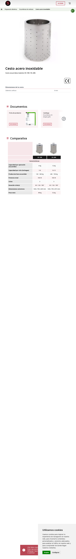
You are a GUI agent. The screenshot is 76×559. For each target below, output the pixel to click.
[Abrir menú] (70, 3)
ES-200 (54, 157)
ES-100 (40, 157)
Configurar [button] (55, 552)
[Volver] (67, 3)
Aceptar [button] (46, 552)
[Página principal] (7, 3)
